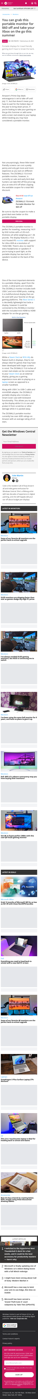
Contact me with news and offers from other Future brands (19, 1368)
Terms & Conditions (17, 1384)
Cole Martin (15, 41)
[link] (8, 200)
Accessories (6, 14)
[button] (35, 3)
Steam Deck (14, 357)
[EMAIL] (17, 480)
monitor (20, 240)
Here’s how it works (25, 55)
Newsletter (31, 89)
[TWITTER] (14, 480)
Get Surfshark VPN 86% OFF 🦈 (25, 8)
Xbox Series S (29, 299)
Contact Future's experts (11, 1339)
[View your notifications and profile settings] (26, 3)
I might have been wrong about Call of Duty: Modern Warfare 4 (20, 1279)
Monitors (15, 14)
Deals (5, 41)
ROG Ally (26, 357)
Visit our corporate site (18, 1319)
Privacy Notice (29, 454)
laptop (5, 382)
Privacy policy (7, 1343)
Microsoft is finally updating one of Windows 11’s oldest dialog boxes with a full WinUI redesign (20, 1269)
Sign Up (19, 1375)
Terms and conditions (10, 1334)
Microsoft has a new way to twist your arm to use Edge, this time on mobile (20, 1290)
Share (7, 89)
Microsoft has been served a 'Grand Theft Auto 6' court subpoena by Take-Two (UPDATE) (19, 1302)
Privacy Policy (26, 1382)
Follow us (20, 89)
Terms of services (27, 452)
